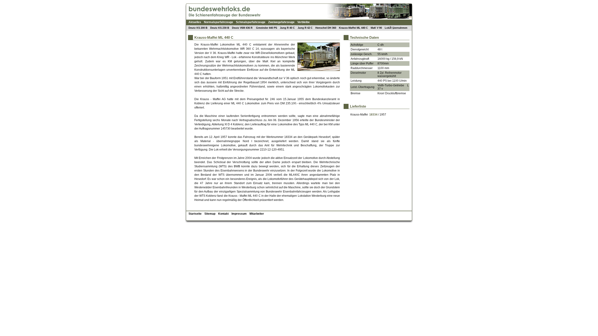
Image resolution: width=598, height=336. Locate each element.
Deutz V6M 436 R (242, 27)
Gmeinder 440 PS (266, 27)
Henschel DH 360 (325, 27)
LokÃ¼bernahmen (396, 27)
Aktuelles (195, 22)
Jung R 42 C (305, 27)
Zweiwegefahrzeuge (281, 22)
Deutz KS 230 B (219, 27)
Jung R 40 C (287, 27)
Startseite (195, 213)
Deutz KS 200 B (198, 27)
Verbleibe (303, 22)
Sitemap (209, 213)
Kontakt (223, 213)
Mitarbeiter (256, 213)
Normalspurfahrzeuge (218, 22)
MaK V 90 (376, 27)
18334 (373, 114)
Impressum (239, 213)
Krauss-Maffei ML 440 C (353, 27)
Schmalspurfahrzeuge (250, 22)
